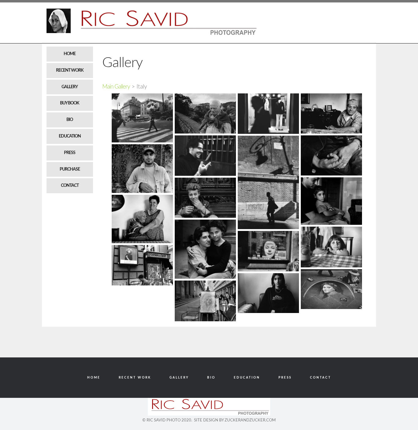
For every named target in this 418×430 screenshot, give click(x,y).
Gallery (70, 87)
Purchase (70, 169)
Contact (70, 185)
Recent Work (70, 70)
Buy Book (69, 103)
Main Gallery (116, 87)
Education (70, 136)
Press (69, 153)
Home (70, 54)
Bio (69, 120)
